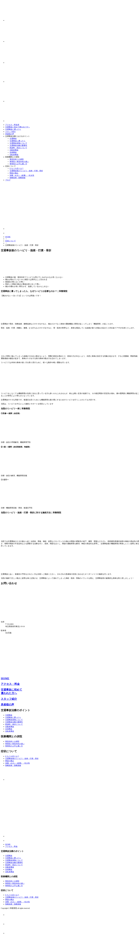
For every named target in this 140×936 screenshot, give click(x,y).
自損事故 (13, 152)
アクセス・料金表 (12, 125)
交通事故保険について (18, 143)
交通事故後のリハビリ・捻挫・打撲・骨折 (26, 171)
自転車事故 (14, 155)
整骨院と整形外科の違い (19, 161)
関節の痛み (14, 173)
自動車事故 (14, 150)
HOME (7, 237)
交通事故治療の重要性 (18, 145)
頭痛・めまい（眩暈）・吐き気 (22, 175)
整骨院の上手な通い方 (18, 164)
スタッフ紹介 (10, 132)
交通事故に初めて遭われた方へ (17, 127)
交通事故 (13, 138)
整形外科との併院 (17, 159)
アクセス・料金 (10, 683)
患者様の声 (9, 134)
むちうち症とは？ (17, 168)
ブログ (7, 180)
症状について (10, 241)
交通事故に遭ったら (13, 129)
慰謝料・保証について (18, 148)
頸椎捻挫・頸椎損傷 (17, 178)
